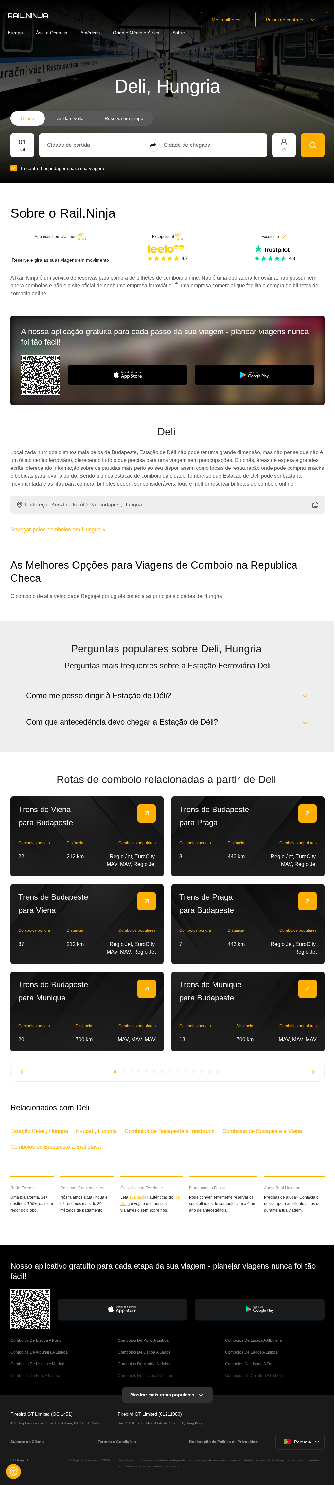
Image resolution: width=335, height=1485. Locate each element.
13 (208, 1071)
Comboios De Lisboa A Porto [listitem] (36, 1340)
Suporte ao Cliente (27, 1442)
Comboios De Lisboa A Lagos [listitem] (143, 1352)
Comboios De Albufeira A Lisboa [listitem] (39, 1352)
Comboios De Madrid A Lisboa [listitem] (144, 1364)
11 (193, 1071)
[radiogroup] (82, 118)
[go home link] (28, 16)
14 (216, 1071)
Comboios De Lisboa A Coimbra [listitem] (145, 1376)
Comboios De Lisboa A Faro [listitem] (249, 1364)
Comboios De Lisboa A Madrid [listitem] (37, 1364)
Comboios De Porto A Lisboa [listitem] (142, 1340)
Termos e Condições (116, 1442)
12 (201, 1071)
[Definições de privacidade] (13, 1471)
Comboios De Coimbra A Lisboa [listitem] (252, 1376)
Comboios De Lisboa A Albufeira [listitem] (252, 1340)
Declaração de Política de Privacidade (223, 1442)
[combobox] (83, 145)
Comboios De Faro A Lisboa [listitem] (35, 1376)
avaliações (138, 1197)
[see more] (146, 813)
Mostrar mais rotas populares (162, 1394)
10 (185, 1071)
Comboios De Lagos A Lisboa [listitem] (250, 1352)
